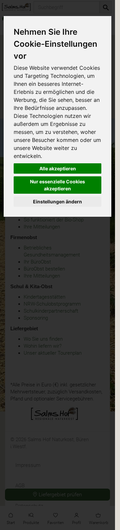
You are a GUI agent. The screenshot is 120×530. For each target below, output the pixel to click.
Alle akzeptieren (57, 168)
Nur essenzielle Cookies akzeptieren (57, 185)
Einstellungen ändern (57, 201)
